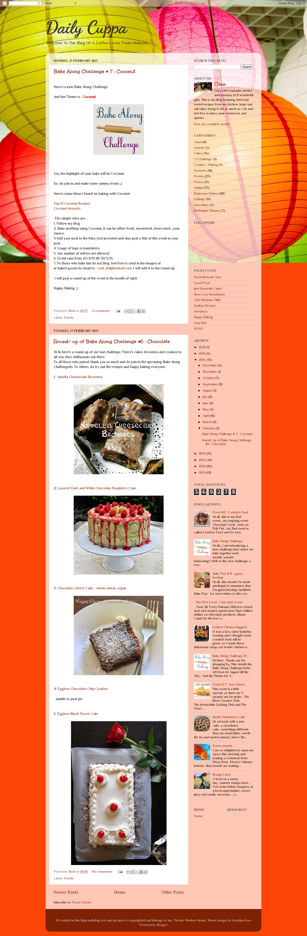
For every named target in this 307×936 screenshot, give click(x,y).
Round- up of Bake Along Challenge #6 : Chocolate (112, 341)
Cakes (198, 153)
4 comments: (101, 311)
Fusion (198, 182)
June (206, 403)
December (210, 365)
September (210, 384)
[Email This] (126, 311)
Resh (222, 84)
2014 (202, 453)
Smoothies (201, 205)
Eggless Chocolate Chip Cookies (82, 689)
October (209, 378)
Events (69, 317)
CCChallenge (203, 159)
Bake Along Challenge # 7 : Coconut (95, 71)
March (207, 422)
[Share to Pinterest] (143, 311)
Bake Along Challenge (227, 541)
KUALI (198, 328)
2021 (202, 347)
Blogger (162, 925)
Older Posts (172, 892)
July (205, 397)
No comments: (102, 871)
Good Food (202, 283)
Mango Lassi (221, 774)
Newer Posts (65, 892)
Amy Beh (200, 323)
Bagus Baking (203, 317)
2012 (202, 466)
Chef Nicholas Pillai (207, 300)
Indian (198, 187)
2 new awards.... (224, 745)
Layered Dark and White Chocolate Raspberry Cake (96, 488)
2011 (202, 472)
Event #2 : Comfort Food (230, 512)
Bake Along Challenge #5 (230, 656)
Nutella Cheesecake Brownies (79, 377)
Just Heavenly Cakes (208, 288)
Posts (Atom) (81, 902)
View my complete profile (211, 124)
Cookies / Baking (206, 164)
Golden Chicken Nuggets (230, 627)
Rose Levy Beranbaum (209, 294)
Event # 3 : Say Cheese (229, 684)
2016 (202, 353)
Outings (199, 199)
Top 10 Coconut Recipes (72, 203)
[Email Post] (118, 311)
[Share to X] (135, 311)
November (210, 371)
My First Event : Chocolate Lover (219, 602)
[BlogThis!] (130, 311)
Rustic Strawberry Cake (229, 717)
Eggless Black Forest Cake (77, 714)
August (208, 390)
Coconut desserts (67, 208)
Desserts (200, 170)
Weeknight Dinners (207, 210)
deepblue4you (241, 920)
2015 (202, 360)
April (206, 415)
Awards (199, 147)
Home (119, 892)
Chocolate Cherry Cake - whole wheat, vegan (91, 588)
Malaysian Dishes (206, 193)
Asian (198, 142)
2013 (202, 460)
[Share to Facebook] (139, 311)
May (206, 409)
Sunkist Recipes (205, 305)
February (209, 428)
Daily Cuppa (86, 27)
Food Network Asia (207, 277)
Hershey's (201, 311)
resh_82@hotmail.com (115, 268)
